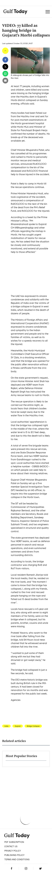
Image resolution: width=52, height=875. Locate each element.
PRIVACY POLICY (12, 850)
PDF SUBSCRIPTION (14, 842)
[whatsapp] (5, 74)
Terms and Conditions (16, 859)
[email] (5, 80)
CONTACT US (10, 846)
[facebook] (5, 60)
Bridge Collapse (33, 726)
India (6, 726)
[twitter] (5, 67)
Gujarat (18, 726)
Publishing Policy (14, 855)
